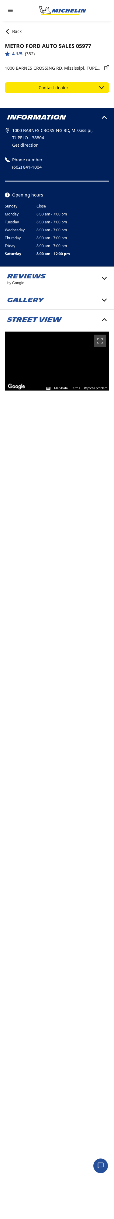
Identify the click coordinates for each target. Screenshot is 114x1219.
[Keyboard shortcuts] (48, 388)
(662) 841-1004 (27, 167)
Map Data (61, 388)
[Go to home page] (62, 10)
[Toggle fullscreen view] (100, 341)
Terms (75, 388)
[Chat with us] (100, 1165)
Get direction (25, 145)
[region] (57, 361)
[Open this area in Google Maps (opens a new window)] (16, 387)
